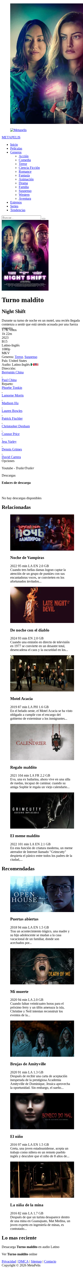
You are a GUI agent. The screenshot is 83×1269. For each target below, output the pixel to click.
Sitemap (36, 1261)
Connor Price (11, 434)
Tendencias (17, 210)
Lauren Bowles (12, 411)
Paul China (9, 380)
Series (14, 206)
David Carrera (11, 457)
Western (24, 194)
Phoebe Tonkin (12, 387)
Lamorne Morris (13, 395)
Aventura (25, 198)
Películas (16, 148)
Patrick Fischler (12, 418)
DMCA (23, 1261)
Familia (24, 187)
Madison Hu (10, 403)
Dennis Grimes (12, 449)
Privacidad (9, 1261)
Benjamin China (13, 372)
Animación (26, 179)
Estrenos (16, 202)
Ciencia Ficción (29, 167)
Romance (25, 171)
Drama (23, 183)
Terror (23, 164)
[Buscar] (43, 218)
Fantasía (24, 175)
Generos (15, 152)
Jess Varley (9, 441)
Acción (24, 156)
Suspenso (25, 191)
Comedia (25, 160)
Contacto (50, 1261)
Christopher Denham (16, 426)
